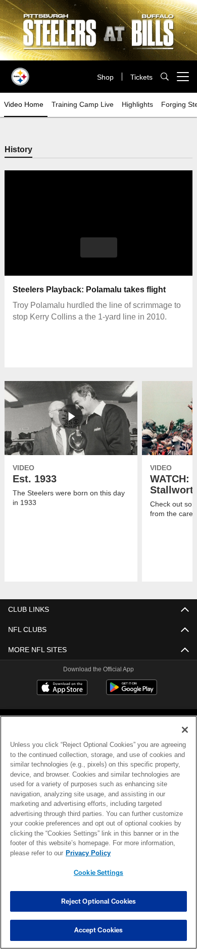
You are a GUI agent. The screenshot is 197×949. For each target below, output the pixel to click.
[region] (98, 832)
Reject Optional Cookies (98, 901)
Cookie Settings (98, 872)
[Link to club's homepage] (20, 73)
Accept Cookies (98, 930)
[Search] (165, 77)
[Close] (185, 730)
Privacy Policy (86, 853)
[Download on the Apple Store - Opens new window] (62, 689)
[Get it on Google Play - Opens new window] (131, 692)
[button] (99, 248)
